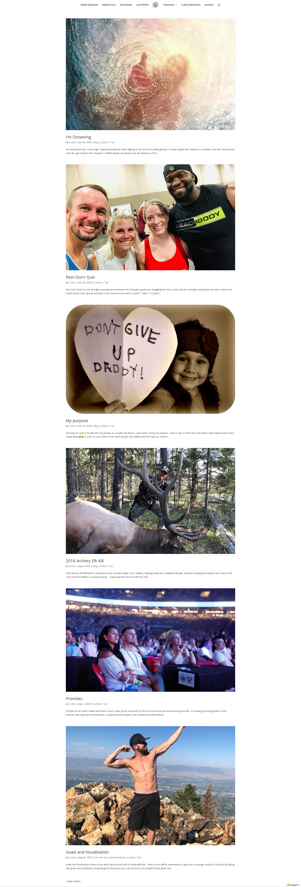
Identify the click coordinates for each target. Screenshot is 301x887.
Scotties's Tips (107, 142)
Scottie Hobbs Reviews (190, 5)
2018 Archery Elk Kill (85, 560)
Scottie (72, 142)
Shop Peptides (126, 5)
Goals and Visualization (87, 852)
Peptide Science (109, 5)
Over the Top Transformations (109, 857)
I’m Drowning (78, 137)
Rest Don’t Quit (80, 277)
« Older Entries (73, 881)
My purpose (77, 420)
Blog (96, 142)
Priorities (74, 698)
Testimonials (168, 5)
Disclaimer (209, 5)
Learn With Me (142, 5)
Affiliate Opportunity (89, 5)
